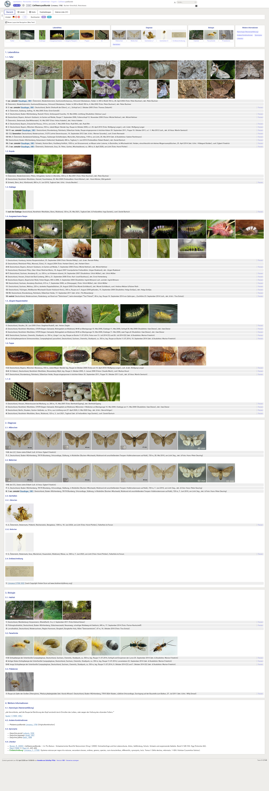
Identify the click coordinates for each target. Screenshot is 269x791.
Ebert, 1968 (27, 737)
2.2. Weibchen (11, 460)
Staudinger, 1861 (25, 101)
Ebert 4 (25, 748)
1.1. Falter (9, 57)
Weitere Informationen (250, 28)
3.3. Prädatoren (11, 669)
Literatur (240, 38)
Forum (260, 107)
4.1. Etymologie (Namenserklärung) (19, 708)
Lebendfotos (57, 28)
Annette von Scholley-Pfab (46, 760)
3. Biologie (10, 593)
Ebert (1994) (15, 748)
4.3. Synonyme (11, 729)
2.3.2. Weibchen (11, 529)
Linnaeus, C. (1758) (32, 750)
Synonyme (258, 35)
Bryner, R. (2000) (16, 746)
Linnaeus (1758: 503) (16, 583)
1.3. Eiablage (10, 187)
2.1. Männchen (11, 427)
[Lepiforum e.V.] (7, 4)
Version (61, 760)
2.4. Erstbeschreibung (14, 559)
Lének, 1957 (29, 735)
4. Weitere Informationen (16, 703)
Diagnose (149, 28)
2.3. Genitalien (11, 496)
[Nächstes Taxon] (19, 5)
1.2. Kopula (9, 151)
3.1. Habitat (10, 597)
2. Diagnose (10, 423)
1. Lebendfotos (12, 52)
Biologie (211, 28)
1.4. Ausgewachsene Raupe (16, 216)
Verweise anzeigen (72, 760)
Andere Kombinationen (245, 35)
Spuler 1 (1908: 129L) (13, 716)
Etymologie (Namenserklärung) (247, 32)
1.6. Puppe (9, 343)
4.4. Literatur (10, 742)
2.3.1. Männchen (11, 500)
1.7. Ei (7, 379)
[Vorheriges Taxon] (14, 5)
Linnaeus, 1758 (31, 725)
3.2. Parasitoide (11, 633)
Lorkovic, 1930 (28, 733)
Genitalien (116, 44)
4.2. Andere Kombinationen (16, 720)
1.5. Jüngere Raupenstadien (16, 301)
